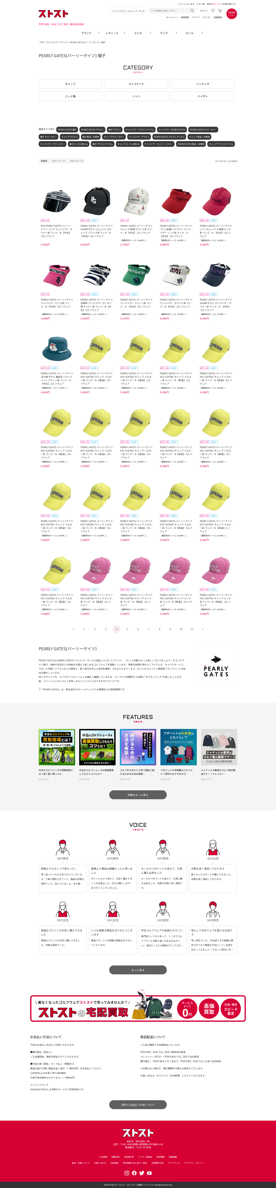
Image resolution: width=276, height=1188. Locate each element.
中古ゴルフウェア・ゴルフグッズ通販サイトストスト (132, 1184)
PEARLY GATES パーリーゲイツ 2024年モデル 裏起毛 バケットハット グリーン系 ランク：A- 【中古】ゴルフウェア (57, 378)
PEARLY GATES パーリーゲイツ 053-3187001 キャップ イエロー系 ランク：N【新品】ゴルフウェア (216, 378)
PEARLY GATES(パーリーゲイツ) (84, 42)
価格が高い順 (76, 160)
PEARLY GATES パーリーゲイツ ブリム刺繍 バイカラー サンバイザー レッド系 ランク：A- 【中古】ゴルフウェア (176, 231)
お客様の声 (129, 1156)
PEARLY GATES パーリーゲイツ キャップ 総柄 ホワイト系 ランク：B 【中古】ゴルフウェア (136, 229)
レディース (132, 10)
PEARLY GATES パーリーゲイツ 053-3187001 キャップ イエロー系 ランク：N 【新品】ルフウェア (216, 526)
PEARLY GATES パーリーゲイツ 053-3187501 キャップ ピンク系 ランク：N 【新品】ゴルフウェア (96, 600)
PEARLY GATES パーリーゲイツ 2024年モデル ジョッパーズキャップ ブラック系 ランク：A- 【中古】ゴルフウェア (96, 231)
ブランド (196, 17)
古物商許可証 (157, 1162)
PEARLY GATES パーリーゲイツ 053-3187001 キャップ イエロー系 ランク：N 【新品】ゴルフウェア (96, 378)
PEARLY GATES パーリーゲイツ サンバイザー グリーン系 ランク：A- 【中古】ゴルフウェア (136, 303)
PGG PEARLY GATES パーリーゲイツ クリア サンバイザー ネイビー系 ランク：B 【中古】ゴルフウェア (56, 231)
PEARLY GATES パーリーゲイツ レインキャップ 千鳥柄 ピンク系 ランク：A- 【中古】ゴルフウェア (216, 231)
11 (191, 629)
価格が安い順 (58, 160)
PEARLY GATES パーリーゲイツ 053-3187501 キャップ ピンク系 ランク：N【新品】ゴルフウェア (176, 600)
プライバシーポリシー (194, 1162)
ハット (136, 96)
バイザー (203, 96)
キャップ (70, 84)
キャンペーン (172, 17)
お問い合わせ (100, 1162)
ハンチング (202, 84)
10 (181, 629)
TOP (41, 42)
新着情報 (185, 17)
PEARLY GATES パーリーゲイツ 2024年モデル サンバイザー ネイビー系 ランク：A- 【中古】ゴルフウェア (216, 305)
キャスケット (136, 84)
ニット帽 (70, 96)
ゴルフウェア (52, 42)
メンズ (141, 10)
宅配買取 (231, 13)
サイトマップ (174, 1162)
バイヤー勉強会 (145, 1156)
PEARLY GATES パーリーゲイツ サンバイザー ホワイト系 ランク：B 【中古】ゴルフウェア (176, 303)
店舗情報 (218, 17)
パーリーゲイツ (119, 10)
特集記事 (115, 1156)
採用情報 (161, 1156)
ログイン (204, 10)
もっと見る (138, 970)
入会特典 (103, 1156)
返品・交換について (81, 1162)
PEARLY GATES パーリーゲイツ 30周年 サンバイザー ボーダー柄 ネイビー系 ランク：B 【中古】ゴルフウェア (96, 305)
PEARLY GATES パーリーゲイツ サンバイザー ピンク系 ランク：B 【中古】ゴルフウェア (57, 303)
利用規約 (115, 1162)
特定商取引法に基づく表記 (135, 1162)
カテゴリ (207, 17)
